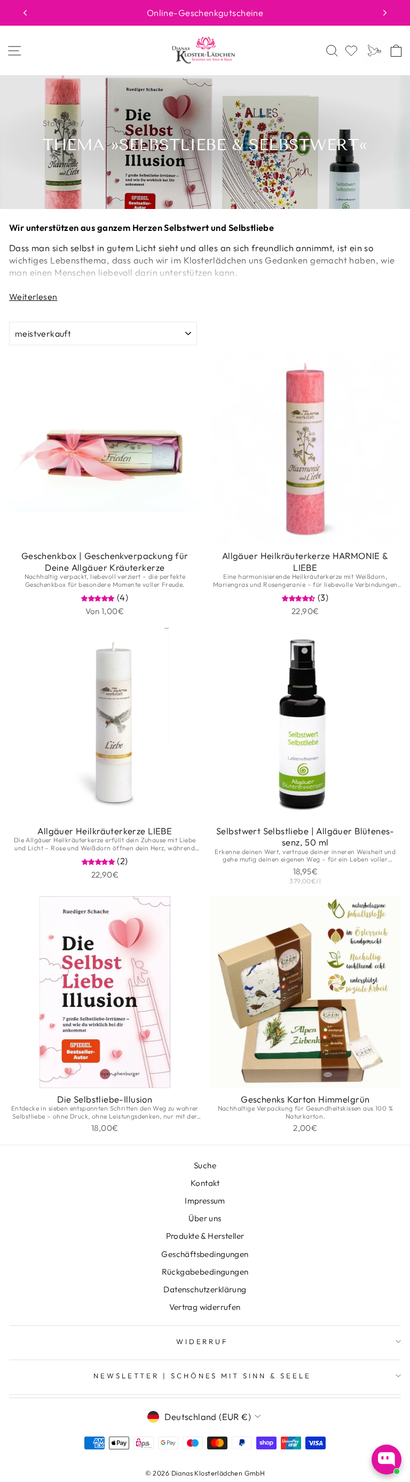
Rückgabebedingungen (205, 1272)
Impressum (205, 1201)
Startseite (60, 123)
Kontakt (205, 1183)
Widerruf (202, 1341)
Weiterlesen (33, 296)
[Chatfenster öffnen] (386, 1460)
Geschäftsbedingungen (204, 1254)
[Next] (385, 12)
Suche (205, 1165)
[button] (99, 597)
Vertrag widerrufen (204, 1307)
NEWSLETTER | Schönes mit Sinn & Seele (202, 1375)
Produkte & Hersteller (205, 1236)
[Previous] (25, 12)
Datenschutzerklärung (204, 1289)
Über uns (204, 1218)
